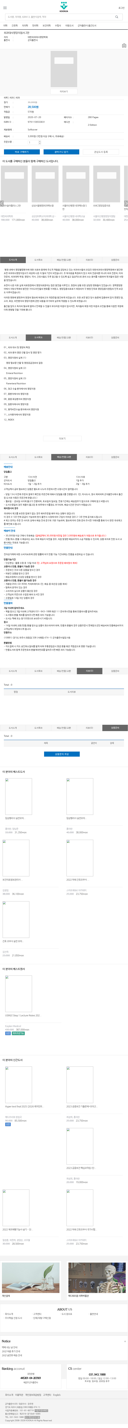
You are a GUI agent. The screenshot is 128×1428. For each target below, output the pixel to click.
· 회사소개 (8, 1314)
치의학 (25, 25)
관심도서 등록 (101, 152)
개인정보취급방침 (33, 1395)
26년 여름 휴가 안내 (11, 1351)
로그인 (122, 8)
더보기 (62, 438)
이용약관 (19, 1395)
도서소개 (13, 260)
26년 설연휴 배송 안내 (12, 1355)
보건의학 (47, 25)
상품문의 (115, 260)
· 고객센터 (36, 1314)
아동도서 (69, 25)
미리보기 (64, 91)
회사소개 (9, 1395)
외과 (12, 98)
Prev (2, 204)
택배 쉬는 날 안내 (9, 1347)
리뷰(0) (89, 260)
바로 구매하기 (22, 152)
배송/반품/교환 (64, 260)
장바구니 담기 (61, 152)
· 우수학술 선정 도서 (12, 1318)
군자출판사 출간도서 (87, 25)
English (57, 1395)
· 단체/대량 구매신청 (41, 1318)
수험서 (58, 25)
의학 (5, 25)
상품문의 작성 (62, 754)
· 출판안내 (93, 1314)
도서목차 (38, 260)
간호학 (15, 25)
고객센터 (47, 1395)
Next (126, 204)
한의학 (35, 25)
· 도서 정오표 (66, 1314)
